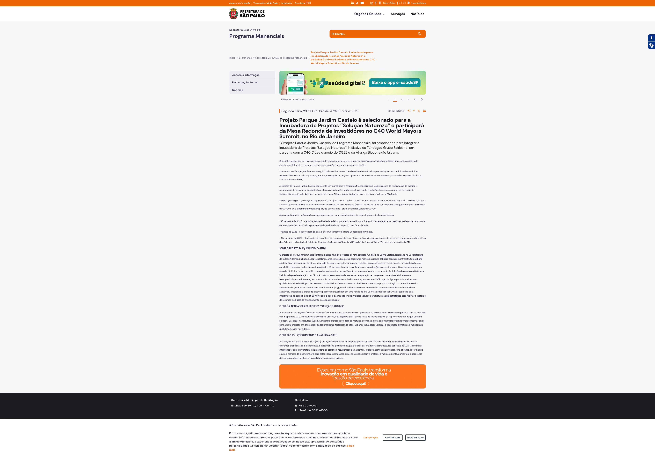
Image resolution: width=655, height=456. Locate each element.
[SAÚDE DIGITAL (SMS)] (352, 82)
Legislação (286, 3)
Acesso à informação (240, 3)
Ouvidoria (300, 3)
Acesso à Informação (246, 75)
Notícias (237, 90)
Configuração (370, 437)
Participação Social (244, 82)
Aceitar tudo (393, 437)
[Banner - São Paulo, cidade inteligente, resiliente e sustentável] (352, 376)
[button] (422, 99)
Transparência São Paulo (265, 3)
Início (232, 57)
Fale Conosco (308, 405)
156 (309, 3)
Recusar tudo (415, 437)
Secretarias (245, 57)
